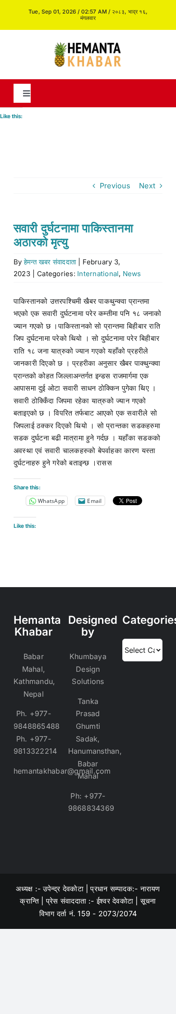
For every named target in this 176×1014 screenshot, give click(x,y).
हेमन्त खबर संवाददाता (50, 262)
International (98, 273)
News (132, 273)
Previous (115, 185)
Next (147, 185)
